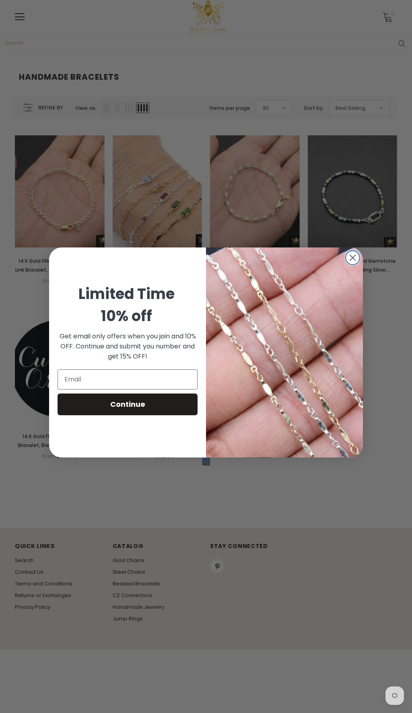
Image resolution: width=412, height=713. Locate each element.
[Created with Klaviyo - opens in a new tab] (206, 461)
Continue (127, 404)
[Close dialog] (353, 258)
